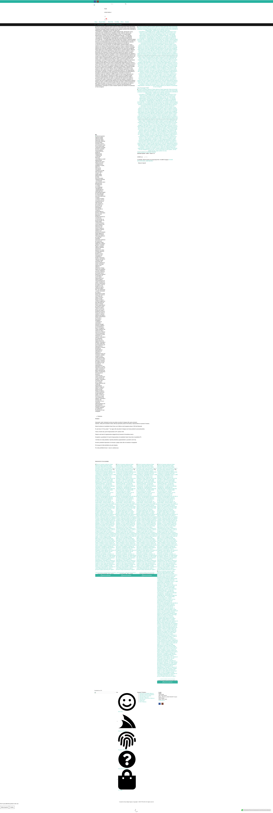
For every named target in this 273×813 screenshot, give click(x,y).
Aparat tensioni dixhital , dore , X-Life (106, 573)
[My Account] (105, 16)
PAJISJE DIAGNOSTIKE (99, 572)
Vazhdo (12, 807)
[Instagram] (98, 1)
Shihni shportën (4, 807)
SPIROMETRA (149, 161)
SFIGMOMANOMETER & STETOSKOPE (109, 572)
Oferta (122, 21)
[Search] (126, 4)
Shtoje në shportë (142, 163)
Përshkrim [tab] (100, 416)
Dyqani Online (102, 21)
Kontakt (127, 21)
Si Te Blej (117, 21)
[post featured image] (105, 517)
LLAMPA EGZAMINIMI (143, 572)
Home (96, 21)
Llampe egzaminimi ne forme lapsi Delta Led (167, 680)
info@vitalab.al (162, 700)
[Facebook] (95, 1)
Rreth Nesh (110, 21)
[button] (1, 809)
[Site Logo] (99, 6)
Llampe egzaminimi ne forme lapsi (147, 573)
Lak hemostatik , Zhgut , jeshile (126, 573)
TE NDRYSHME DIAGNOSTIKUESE (130, 572)
